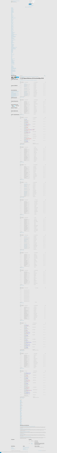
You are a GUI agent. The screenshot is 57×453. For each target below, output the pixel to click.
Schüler (11, 57)
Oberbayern (12, 92)
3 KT (20, 116)
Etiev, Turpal (25, 337)
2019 (28, 76)
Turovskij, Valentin (25, 131)
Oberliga (12, 51)
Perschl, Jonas (25, 372)
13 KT (20, 304)
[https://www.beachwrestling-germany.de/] (15, 112)
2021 (26, 76)
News (11, 15)
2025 (22, 76)
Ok (0, 452)
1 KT (20, 81)
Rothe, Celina (25, 334)
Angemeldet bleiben (31, 3)
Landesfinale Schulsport (13, 71)
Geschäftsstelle (12, 9)
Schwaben (15, 93)
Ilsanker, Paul (25, 241)
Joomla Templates (39, 450)
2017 (30, 76)
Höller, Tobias (25, 86)
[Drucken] (45, 75)
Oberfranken (12, 29)
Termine (12, 41)
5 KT (20, 181)
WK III (11, 72)
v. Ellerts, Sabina (25, 377)
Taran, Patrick (25, 126)
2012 (35, 76)
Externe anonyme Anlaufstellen (14, 34)
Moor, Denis (25, 195)
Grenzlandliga (12, 66)
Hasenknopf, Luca (25, 245)
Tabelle (20, 400)
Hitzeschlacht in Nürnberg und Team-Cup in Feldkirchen (25, 431)
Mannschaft (21, 401)
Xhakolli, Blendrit (25, 192)
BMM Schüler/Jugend (13, 70)
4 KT (20, 146)
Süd (11, 53)
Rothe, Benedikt (25, 344)
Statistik (12, 13)
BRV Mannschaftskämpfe (13, 36)
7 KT (20, 216)
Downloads (12, 17)
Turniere (12, 69)
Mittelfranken (12, 26)
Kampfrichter (12, 10)
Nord (11, 54)
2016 (31, 76)
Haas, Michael (25, 324)
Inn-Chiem (12, 23)
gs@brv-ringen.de (14, 1)
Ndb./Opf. (12, 65)
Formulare (12, 33)
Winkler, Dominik (25, 191)
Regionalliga (12, 50)
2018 (29, 76)
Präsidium (12, 8)
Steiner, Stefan (25, 329)
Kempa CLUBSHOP (13, 74)
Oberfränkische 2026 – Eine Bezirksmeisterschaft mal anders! (25, 436)
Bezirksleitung (12, 27)
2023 (24, 76)
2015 (32, 76)
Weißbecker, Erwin (25, 140)
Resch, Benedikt (25, 91)
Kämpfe (20, 406)
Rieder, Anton (25, 240)
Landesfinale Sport (12, 38)
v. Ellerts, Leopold (25, 385)
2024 (23, 76)
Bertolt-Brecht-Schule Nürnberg (14, 47)
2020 (27, 76)
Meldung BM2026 (12, 42)
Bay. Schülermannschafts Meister (13, 59)
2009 (37, 76)
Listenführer (12, 11)
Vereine (11, 19)
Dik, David (25, 382)
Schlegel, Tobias (25, 92)
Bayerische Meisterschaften (13, 68)
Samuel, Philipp (25, 186)
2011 (36, 76)
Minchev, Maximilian (26, 392)
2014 (33, 76)
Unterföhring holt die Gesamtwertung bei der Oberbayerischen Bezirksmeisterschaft (27, 426)
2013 (34, 76)
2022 (25, 76)
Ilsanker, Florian (25, 236)
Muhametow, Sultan (26, 121)
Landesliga (12, 52)
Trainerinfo (12, 40)
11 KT (20, 269)
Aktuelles (12, 37)
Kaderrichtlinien (12, 44)
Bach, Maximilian (25, 389)
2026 (21, 76)
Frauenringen (12, 45)
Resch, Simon (25, 83)
